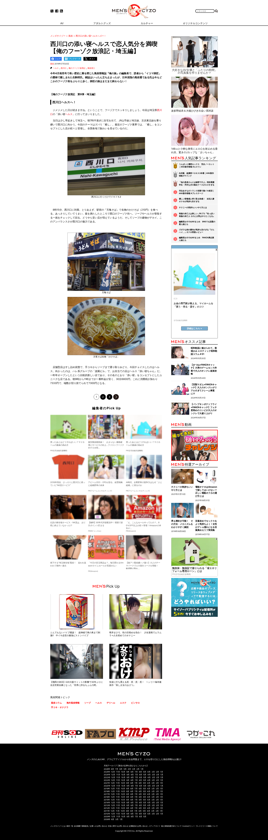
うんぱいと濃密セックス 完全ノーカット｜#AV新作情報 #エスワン (196, 165)
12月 (113, 772)
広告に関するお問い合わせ (118, 826)
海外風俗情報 (73, 702)
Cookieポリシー (188, 826)
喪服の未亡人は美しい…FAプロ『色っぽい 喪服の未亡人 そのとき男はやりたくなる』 (197, 214)
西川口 (63, 68)
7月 (116, 769)
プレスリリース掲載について (207, 826)
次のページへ (116, 397)
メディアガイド (154, 826)
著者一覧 (69, 826)
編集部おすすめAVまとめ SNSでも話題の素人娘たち (197, 222)
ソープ (87, 702)
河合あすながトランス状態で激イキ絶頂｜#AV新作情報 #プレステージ (196, 192)
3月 (133, 769)
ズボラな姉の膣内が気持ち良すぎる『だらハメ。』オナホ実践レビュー (196, 230)
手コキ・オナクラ (59, 707)
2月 (137, 769)
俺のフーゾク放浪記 (77, 68)
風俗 (52, 64)
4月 (129, 769)
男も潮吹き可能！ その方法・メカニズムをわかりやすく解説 (182, 523)
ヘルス (56, 68)
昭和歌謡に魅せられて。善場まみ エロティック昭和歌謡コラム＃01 (204, 351)
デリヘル (111, 702)
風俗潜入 (91, 68)
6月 (120, 769)
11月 (118, 772)
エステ (123, 702)
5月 (125, 769)
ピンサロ (135, 702)
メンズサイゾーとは (58, 826)
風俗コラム (56, 702)
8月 (112, 769)
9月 (127, 772)
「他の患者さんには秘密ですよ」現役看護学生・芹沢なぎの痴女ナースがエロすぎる (196, 183)
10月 (123, 772)
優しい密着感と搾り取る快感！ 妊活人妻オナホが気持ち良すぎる (196, 200)
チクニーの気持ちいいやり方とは (193, 207)
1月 (142, 769)
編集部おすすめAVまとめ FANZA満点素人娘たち (196, 238)
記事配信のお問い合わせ (138, 826)
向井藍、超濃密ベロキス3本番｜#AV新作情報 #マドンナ (196, 174)
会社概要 (77, 826)
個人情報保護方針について (171, 826)
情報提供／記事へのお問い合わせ (94, 826)
